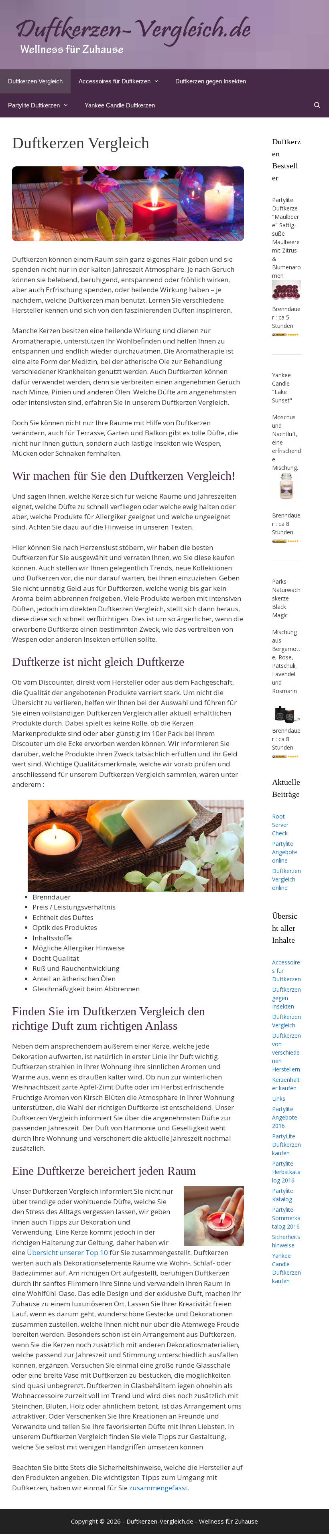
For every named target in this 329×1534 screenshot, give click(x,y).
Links (278, 1098)
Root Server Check (280, 824)
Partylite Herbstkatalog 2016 (286, 1172)
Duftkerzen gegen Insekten (210, 81)
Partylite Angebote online (284, 852)
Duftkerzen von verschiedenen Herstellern (286, 1052)
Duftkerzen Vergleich (35, 81)
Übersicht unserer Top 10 (67, 1252)
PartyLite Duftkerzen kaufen (286, 1144)
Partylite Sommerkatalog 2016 (286, 1218)
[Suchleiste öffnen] (317, 105)
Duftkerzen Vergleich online (286, 879)
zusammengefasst (158, 1487)
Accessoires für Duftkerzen (114, 81)
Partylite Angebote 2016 (284, 1117)
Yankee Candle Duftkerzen (120, 105)
